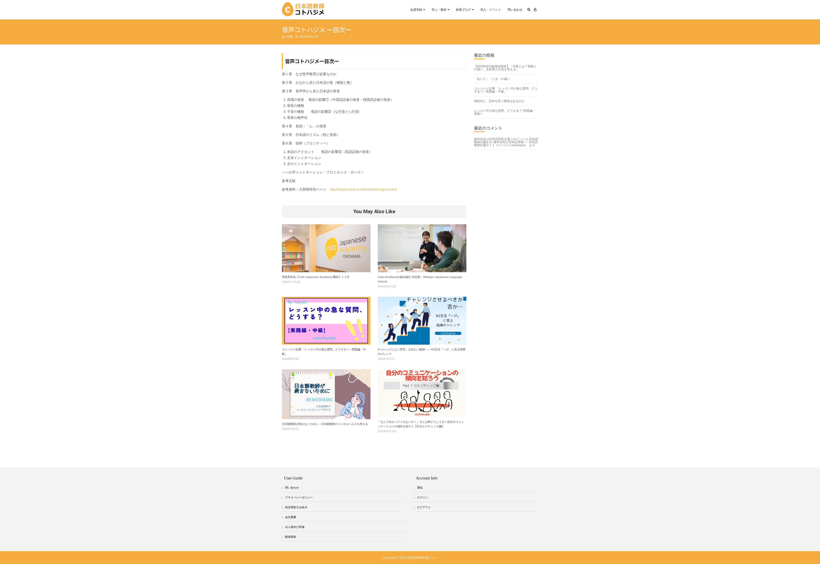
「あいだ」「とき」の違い (492, 79)
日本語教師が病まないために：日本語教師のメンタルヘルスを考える (325, 424)
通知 (420, 487)
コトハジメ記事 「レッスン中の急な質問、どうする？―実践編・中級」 (505, 90)
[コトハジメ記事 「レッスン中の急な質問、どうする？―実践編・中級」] (326, 321)
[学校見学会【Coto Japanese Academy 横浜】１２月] (326, 248)
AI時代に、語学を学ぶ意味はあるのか (499, 101)
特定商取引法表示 (296, 507)
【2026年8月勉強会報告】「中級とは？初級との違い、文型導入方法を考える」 (505, 68)
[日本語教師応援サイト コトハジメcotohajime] (303, 9)
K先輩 (289, 36)
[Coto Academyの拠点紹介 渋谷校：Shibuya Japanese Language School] (422, 248)
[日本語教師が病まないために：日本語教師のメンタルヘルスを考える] (326, 394)
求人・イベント (490, 9)
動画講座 (290, 536)
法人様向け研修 (295, 527)
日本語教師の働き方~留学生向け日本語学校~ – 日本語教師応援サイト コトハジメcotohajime (506, 142)
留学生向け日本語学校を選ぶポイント (499, 139)
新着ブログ (463, 9)
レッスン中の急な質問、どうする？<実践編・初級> (505, 112)
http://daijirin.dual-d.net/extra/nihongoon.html (363, 189)
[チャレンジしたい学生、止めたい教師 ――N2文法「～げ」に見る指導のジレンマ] (422, 321)
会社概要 (290, 517)
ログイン (422, 497)
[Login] (535, 9)
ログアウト (424, 507)
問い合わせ (515, 9)
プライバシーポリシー (299, 497)
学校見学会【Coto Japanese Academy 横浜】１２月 (316, 277)
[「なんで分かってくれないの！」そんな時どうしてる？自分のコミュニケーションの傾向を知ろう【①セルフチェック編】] (422, 393)
